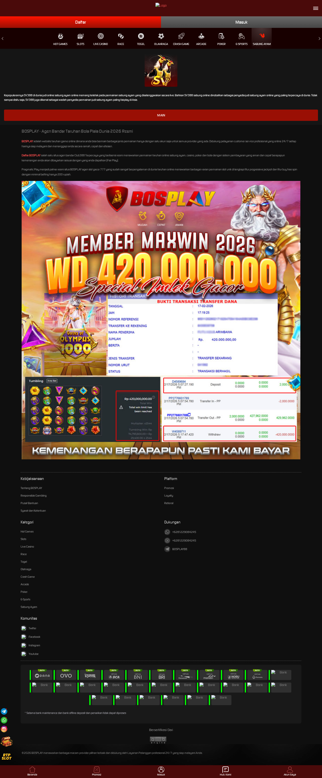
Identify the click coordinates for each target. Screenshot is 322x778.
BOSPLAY (27, 141)
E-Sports (242, 44)
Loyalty (168, 495)
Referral (168, 503)
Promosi (169, 488)
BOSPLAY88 (179, 549)
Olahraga (161, 44)
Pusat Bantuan (29, 503)
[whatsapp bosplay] (4, 720)
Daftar (80, 22)
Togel (141, 44)
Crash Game (181, 44)
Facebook (34, 637)
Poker (221, 44)
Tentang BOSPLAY (31, 488)
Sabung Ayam (262, 44)
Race (120, 44)
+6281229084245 (184, 532)
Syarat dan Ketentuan (33, 510)
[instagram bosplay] (4, 729)
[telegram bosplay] (4, 711)
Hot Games (60, 44)
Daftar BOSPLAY (31, 155)
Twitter (32, 628)
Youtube (33, 654)
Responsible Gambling (34, 495)
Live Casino (100, 44)
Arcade (201, 44)
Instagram (34, 645)
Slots (80, 44)
